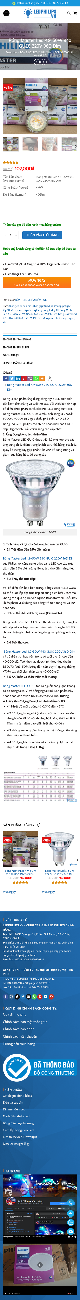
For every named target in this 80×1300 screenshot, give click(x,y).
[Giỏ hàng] (75, 13)
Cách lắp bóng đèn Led (18, 1130)
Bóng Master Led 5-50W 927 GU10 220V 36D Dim (59, 872)
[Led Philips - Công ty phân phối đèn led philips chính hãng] (40, 13)
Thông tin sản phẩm (17, 339)
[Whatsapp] (36, 378)
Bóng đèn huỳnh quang (18, 1123)
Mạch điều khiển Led (16, 1116)
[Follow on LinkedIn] (45, 997)
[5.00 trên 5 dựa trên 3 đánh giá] (40, 162)
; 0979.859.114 (52, 2)
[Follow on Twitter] (22, 997)
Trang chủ (11, 52)
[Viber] (30, 378)
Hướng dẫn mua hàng (18, 363)
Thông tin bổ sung (16, 347)
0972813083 (22, 959)
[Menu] (6, 13)
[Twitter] (12, 378)
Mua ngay (9, 892)
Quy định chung (14, 1014)
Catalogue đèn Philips (17, 1096)
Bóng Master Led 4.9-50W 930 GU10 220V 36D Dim (20, 872)
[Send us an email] (28, 997)
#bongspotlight (62, 306)
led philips (61, 318)
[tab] (40, 339)
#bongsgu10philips (42, 306)
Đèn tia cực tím (13, 1102)
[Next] (70, 105)
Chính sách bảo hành (18, 1029)
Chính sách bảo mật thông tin (25, 1022)
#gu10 (6, 310)
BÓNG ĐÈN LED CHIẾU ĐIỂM (35, 52)
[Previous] (9, 105)
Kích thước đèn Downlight (20, 1137)
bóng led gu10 (51, 310)
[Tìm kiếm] (68, 13)
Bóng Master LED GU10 (19, 686)
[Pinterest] (24, 378)
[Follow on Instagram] (11, 997)
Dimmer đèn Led (14, 1109)
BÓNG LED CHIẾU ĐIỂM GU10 (31, 299)
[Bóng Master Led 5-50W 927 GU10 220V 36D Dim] (59, 849)
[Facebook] (6, 378)
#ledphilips (17, 310)
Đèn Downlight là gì (16, 1144)
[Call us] (34, 997)
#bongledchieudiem (19, 306)
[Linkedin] (18, 378)
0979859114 (37, 959)
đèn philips (49, 318)
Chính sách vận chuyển (20, 1036)
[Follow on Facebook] (5, 997)
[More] (42, 378)
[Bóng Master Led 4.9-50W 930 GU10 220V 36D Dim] (20, 849)
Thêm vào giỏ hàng (42, 235)
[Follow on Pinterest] (40, 997)
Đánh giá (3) (11, 355)
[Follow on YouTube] (51, 997)
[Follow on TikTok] (17, 997)
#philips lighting (33, 310)
